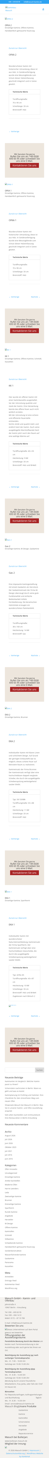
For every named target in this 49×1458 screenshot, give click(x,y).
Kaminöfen (9, 1231)
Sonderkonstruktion (13, 1251)
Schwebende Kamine (14, 1243)
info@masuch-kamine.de (21, 1323)
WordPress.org (11, 1288)
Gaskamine (34, 548)
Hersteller (9, 1219)
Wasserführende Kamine (15, 1254)
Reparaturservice (26, 1433)
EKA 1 (7, 898)
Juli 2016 (8, 1155)
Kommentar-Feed (12, 1284)
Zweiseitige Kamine (13, 1196)
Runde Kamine (11, 1212)
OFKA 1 (8, 190)
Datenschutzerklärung (15, 1453)
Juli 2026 (8, 1139)
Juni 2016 (9, 1159)
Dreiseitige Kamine (13, 1204)
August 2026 (10, 1135)
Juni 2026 (9, 1143)
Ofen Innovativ (11, 1169)
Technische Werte (20, 92)
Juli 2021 (8, 1151)
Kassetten (9, 361)
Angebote (9, 1216)
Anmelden (9, 1276)
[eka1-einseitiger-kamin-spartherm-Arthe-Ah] (12, 1007)
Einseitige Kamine (12, 27)
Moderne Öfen (11, 1184)
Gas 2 (7, 546)
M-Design (25, 548)
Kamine (22, 1414)
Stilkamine (9, 1239)
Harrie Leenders (11, 1188)
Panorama (9, 1262)
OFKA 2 (8, 25)
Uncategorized (11, 1173)
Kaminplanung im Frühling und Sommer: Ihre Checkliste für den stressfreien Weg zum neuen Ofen (24, 1098)
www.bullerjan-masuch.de (16, 1441)
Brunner (24, 717)
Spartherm (25, 900)
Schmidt (37, 358)
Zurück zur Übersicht (18, 48)
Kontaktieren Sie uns (24, 165)
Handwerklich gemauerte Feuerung (20, 31)
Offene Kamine (27, 27)
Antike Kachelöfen (12, 1181)
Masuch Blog (12, 1406)
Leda (7, 1192)
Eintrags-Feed (10, 1280)
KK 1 (7, 356)
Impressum (34, 1450)
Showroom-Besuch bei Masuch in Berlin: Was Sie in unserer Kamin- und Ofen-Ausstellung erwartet (24, 1108)
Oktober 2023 (10, 1147)
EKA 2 (7, 714)
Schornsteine (24, 1422)
